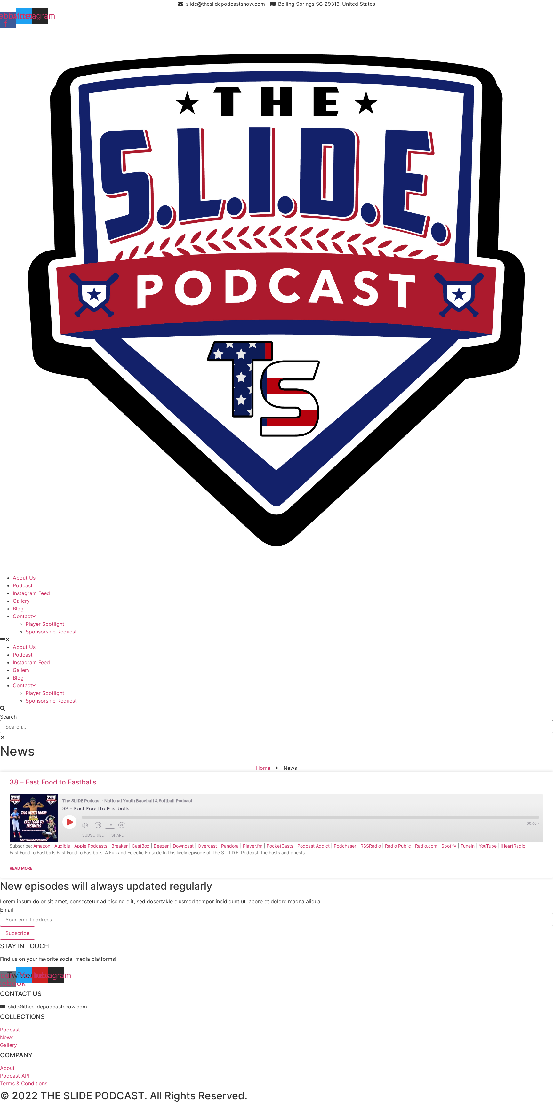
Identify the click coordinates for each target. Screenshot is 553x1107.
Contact (22, 616)
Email (6, 909)
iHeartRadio (513, 845)
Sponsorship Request (51, 631)
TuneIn (468, 845)
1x (110, 825)
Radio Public (398, 845)
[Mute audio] (87, 825)
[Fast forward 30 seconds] (123, 825)
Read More (21, 868)
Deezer (161, 845)
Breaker (119, 845)
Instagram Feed (31, 593)
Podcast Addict (313, 845)
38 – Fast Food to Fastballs (53, 782)
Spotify (448, 845)
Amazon (41, 845)
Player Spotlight (45, 624)
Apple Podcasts (90, 845)
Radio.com (426, 845)
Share (117, 835)
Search (8, 716)
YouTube (488, 845)
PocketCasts (280, 845)
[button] (276, 639)
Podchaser (345, 845)
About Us (24, 578)
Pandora (230, 845)
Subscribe (93, 835)
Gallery (21, 601)
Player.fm (252, 845)
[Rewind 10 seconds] (98, 825)
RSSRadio (370, 845)
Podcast (23, 585)
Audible (62, 845)
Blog (18, 608)
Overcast (207, 845)
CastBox (140, 845)
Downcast (183, 845)
